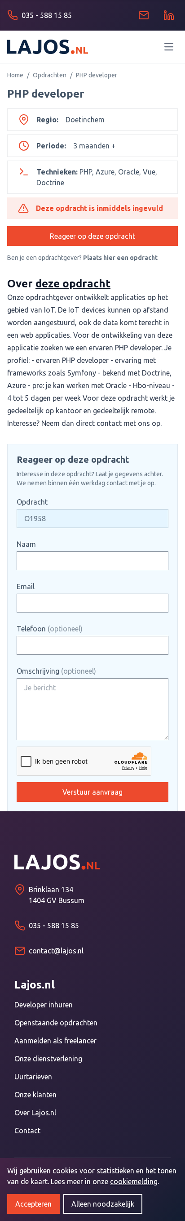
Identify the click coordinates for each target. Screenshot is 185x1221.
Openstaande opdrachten (55, 1023)
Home (15, 75)
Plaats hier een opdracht (120, 257)
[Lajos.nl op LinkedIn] (169, 15)
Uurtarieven (33, 1077)
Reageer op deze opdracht (92, 236)
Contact (27, 1131)
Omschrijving (56, 671)
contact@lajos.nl (56, 951)
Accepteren (33, 1204)
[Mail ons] (144, 15)
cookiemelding (134, 1181)
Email (26, 586)
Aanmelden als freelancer (55, 1041)
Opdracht (32, 502)
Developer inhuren (43, 1005)
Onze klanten (35, 1095)
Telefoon (50, 629)
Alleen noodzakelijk (102, 1204)
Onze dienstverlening (48, 1059)
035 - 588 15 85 (54, 925)
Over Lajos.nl (35, 1113)
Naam (26, 544)
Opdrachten (49, 75)
